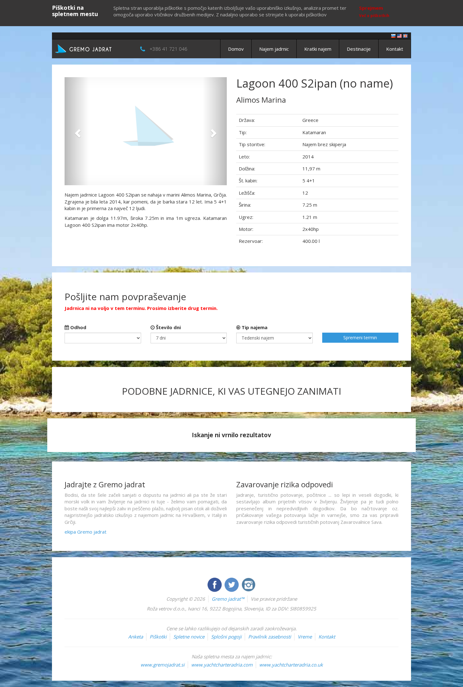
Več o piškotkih (374, 15)
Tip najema (253, 327)
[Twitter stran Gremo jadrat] (232, 584)
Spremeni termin (360, 338)
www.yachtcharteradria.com (222, 664)
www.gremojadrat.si (162, 664)
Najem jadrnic (274, 49)
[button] (77, 131)
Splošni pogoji (226, 636)
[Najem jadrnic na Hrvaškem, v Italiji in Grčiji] (393, 35)
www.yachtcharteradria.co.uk (291, 664)
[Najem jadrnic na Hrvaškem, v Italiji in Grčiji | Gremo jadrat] (93, 48)
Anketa (135, 636)
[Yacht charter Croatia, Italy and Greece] (399, 35)
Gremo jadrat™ (228, 599)
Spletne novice (188, 636)
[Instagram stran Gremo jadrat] (248, 584)
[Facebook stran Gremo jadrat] (215, 584)
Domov (236, 49)
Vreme (305, 636)
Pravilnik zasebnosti (269, 636)
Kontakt (394, 49)
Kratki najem (317, 49)
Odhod (77, 327)
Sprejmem (371, 8)
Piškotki (158, 636)
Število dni (168, 327)
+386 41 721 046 (168, 49)
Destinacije (359, 49)
